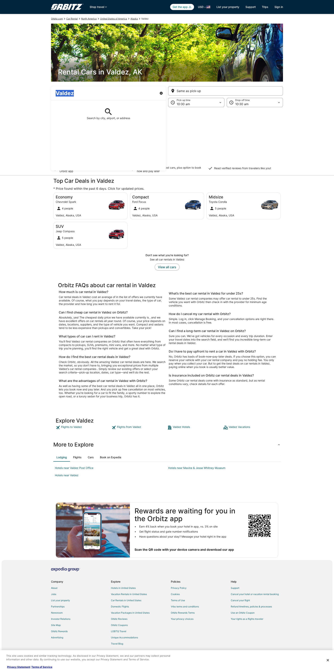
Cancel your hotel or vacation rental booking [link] (255, 594)
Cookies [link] (175, 594)
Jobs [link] (53, 594)
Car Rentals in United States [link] (126, 600)
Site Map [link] (56, 625)
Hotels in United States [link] (123, 587)
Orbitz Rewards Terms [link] (183, 612)
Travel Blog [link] (117, 643)
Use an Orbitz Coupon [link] (243, 612)
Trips (265, 7)
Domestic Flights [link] (120, 606)
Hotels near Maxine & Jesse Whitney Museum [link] (196, 468)
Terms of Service (41, 666)
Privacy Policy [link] (179, 587)
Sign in (278, 7)
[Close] (328, 660)
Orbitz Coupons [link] (119, 625)
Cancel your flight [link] (240, 600)
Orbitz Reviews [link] (119, 618)
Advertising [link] (57, 637)
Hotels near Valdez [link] (66, 475)
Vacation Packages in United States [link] (130, 612)
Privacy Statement (18, 666)
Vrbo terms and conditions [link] (185, 606)
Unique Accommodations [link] (124, 637)
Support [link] (235, 587)
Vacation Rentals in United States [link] (129, 594)
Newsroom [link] (57, 612)
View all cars (167, 267)
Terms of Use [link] (178, 600)
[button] (167, 139)
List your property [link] (60, 600)
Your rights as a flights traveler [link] (247, 618)
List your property (227, 7)
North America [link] (89, 18)
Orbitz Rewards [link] (59, 631)
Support (250, 7)
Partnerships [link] (58, 606)
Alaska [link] (134, 18)
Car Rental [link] (72, 18)
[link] (83, 427)
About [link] (54, 587)
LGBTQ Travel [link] (118, 631)
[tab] (61, 457)
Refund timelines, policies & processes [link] (251, 606)
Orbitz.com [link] (57, 18)
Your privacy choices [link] (182, 618)
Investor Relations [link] (60, 618)
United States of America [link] (113, 18)
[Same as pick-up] (225, 91)
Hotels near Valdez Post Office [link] (74, 468)
